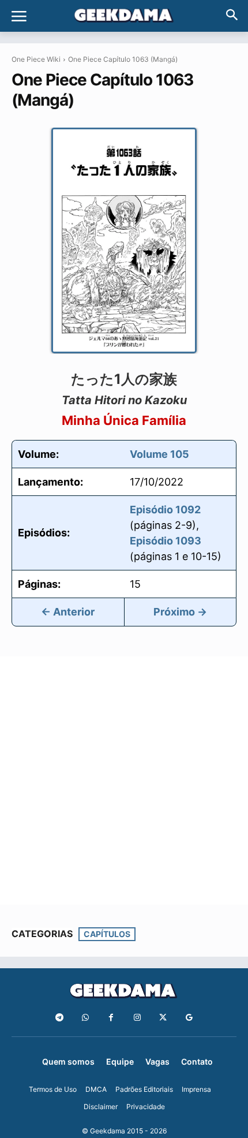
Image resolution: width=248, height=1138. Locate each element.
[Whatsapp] (85, 1018)
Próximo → (180, 612)
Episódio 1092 (165, 509)
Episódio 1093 (165, 541)
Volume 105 (159, 454)
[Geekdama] (124, 16)
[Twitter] (163, 1018)
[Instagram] (137, 1018)
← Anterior (68, 612)
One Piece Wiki (36, 59)
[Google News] (189, 1018)
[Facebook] (111, 1018)
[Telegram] (59, 1018)
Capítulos (107, 934)
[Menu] (19, 16)
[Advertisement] (124, 780)
